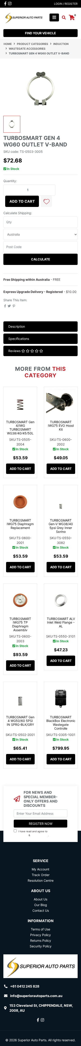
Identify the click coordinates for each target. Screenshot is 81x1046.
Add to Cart (22, 201)
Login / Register (66, 3)
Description (16, 326)
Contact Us (40, 910)
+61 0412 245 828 (24, 986)
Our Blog (40, 905)
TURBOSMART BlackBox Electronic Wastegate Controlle (60, 722)
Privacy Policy (40, 835)
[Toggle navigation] (54, 17)
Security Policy (41, 946)
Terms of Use (40, 929)
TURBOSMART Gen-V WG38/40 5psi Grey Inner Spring (61, 525)
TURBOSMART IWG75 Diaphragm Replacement (20, 524)
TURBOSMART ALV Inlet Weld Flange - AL (61, 622)
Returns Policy (40, 940)
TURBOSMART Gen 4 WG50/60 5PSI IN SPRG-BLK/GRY (20, 721)
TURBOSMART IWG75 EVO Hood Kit (61, 425)
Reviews (14, 351)
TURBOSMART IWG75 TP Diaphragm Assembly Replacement (20, 626)
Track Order (41, 875)
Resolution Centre (41, 880)
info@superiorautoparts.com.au (36, 996)
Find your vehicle (40, 33)
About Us (40, 899)
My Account (40, 869)
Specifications (18, 339)
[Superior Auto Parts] (23, 17)
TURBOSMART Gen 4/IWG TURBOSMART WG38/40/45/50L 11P (20, 429)
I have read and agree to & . (36, 833)
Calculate (40, 259)
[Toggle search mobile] (62, 17)
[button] (46, 201)
